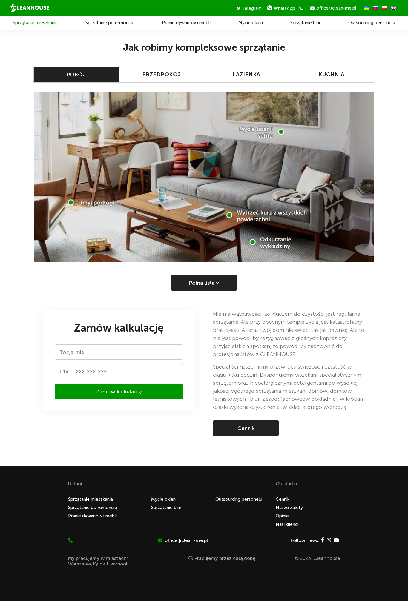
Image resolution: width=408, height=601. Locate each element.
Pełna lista (202, 283)
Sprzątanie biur (305, 22)
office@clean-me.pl (336, 8)
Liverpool (117, 564)
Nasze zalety (289, 507)
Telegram (252, 8)
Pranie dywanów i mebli (186, 22)
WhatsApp (284, 8)
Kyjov (99, 564)
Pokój (76, 74)
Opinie (282, 516)
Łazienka (246, 74)
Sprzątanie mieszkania (35, 22)
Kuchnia (331, 74)
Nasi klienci (287, 524)
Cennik (245, 428)
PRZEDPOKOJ (161, 74)
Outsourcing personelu (371, 22)
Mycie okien (250, 22)
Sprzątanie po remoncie (109, 22)
